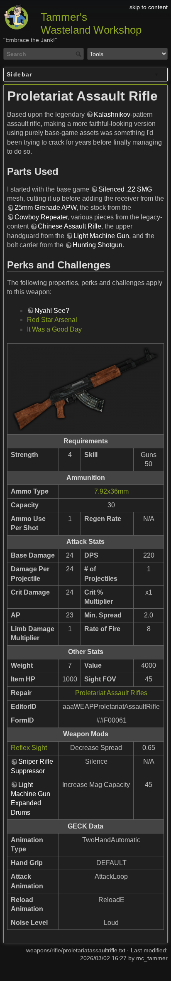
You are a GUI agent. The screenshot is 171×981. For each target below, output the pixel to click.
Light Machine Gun (101, 235)
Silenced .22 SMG (125, 189)
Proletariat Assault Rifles (111, 692)
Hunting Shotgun (97, 244)
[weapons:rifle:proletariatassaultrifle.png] (85, 389)
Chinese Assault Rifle (69, 226)
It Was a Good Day (54, 329)
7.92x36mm (111, 491)
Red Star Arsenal (52, 319)
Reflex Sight (29, 747)
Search (79, 54)
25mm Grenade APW (45, 207)
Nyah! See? (51, 310)
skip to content (148, 7)
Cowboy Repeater (41, 217)
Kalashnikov (112, 114)
